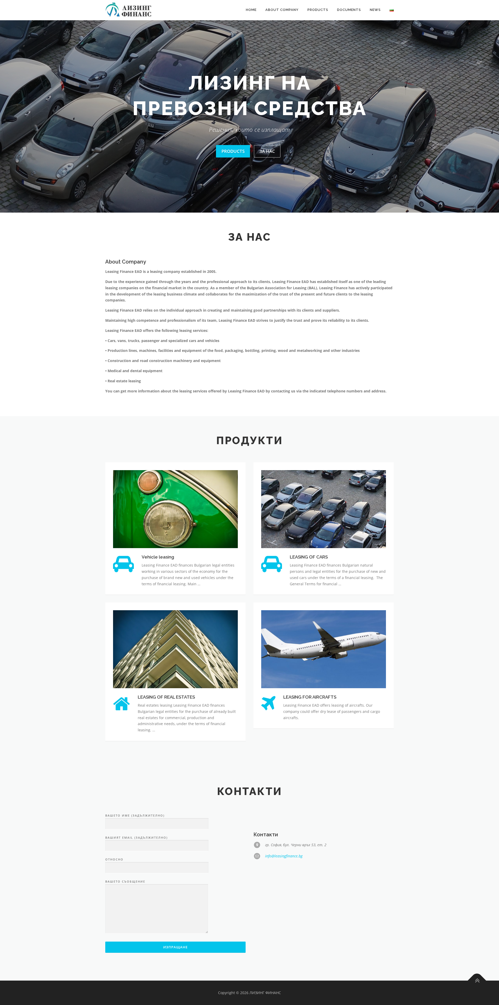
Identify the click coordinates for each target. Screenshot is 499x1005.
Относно (114, 885)
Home (251, 10)
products (233, 176)
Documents (349, 10)
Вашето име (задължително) (135, 841)
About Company (282, 10)
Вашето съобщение (125, 907)
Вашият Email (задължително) (136, 863)
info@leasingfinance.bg (284, 881)
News (375, 10)
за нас (267, 176)
